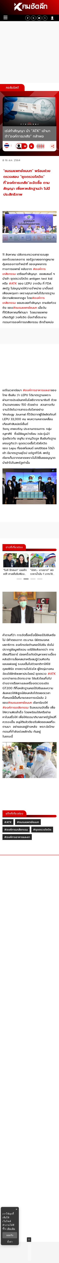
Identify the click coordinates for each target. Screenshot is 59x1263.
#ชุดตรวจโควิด (42, 830)
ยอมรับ (9, 1235)
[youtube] (39, 18)
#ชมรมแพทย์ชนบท (28, 822)
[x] (33, 18)
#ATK (8, 822)
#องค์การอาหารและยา (17, 837)
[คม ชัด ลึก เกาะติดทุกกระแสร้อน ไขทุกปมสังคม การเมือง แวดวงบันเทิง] (29, 7)
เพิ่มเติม (11, 1228)
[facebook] (27, 18)
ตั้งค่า (10, 1241)
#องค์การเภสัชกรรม (16, 830)
